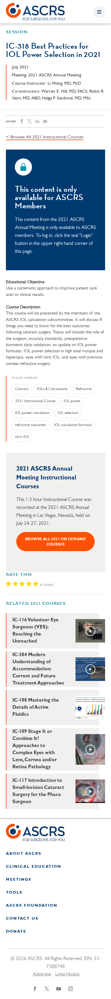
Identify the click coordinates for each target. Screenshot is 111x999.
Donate (16, 932)
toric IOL (22, 437)
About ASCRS (23, 854)
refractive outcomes (30, 425)
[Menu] (99, 12)
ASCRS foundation (31, 906)
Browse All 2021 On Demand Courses (55, 542)
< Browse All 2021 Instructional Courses (44, 137)
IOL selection (68, 413)
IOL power (72, 401)
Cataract (22, 389)
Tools (14, 893)
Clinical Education (33, 867)
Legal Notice (67, 974)
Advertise (42, 974)
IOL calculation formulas (73, 425)
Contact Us (22, 919)
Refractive (83, 389)
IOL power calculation (32, 413)
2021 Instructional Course (35, 401)
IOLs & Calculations (52, 389)
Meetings (18, 880)
